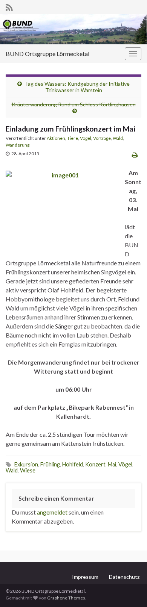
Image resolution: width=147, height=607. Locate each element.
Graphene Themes (66, 598)
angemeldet (52, 512)
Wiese (27, 470)
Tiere (72, 138)
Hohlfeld (72, 464)
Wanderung (17, 145)
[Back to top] (130, 590)
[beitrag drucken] (135, 154)
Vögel (85, 138)
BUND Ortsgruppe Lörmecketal (47, 53)
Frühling (50, 464)
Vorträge (102, 138)
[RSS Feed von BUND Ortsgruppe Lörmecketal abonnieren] (9, 6)
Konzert (95, 464)
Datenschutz (124, 577)
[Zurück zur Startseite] (73, 29)
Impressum (85, 577)
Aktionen (56, 138)
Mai (112, 464)
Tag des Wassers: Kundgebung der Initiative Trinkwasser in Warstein (77, 86)
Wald (118, 138)
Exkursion (26, 464)
